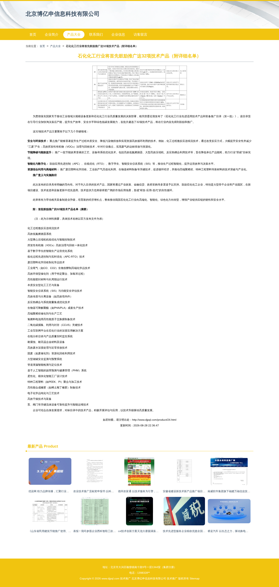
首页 (32, 34)
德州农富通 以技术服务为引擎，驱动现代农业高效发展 (150, 491)
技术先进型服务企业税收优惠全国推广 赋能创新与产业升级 (198, 531)
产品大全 (74, 34)
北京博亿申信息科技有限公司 (63, 14)
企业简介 (51, 34)
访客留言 (140, 34)
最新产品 (35, 446)
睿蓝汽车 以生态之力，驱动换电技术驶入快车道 (236, 531)
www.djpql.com (110, 578)
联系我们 (96, 34)
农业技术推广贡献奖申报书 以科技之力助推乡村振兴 (104, 491)
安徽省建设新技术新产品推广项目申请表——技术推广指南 (197, 491)
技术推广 (125, 578)
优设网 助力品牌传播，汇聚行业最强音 (51, 491)
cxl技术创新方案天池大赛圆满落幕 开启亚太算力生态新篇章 (153, 531)
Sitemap (194, 578)
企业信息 (118, 34)
